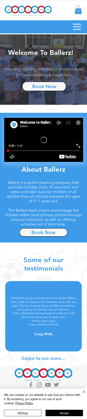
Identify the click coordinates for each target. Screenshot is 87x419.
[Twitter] (56, 384)
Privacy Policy (24, 403)
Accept (64, 413)
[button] (78, 9)
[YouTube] (47, 384)
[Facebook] (30, 384)
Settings (23, 413)
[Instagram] (39, 384)
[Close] (81, 394)
